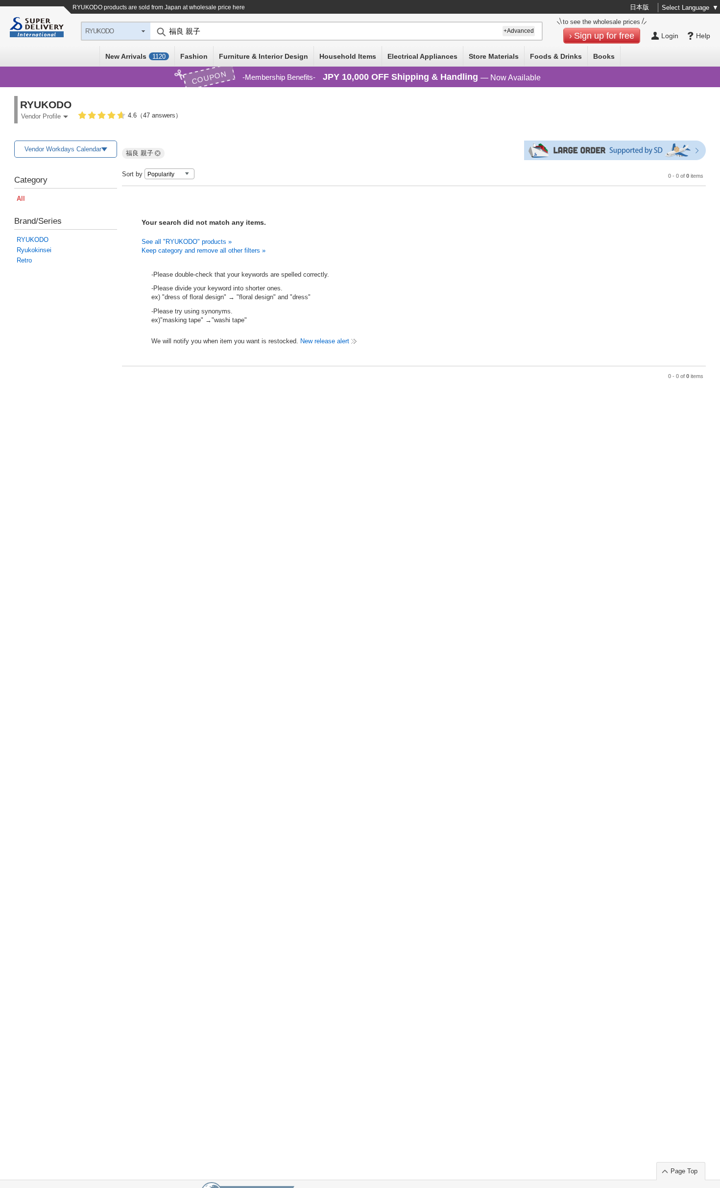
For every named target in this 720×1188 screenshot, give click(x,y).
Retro (24, 260)
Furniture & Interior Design (263, 56)
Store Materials (494, 56)
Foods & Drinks (556, 56)
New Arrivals (135, 56)
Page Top (684, 1171)
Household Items (347, 56)
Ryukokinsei (34, 250)
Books (604, 56)
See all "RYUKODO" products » (187, 241)
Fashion (194, 56)
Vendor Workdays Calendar (62, 149)
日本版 (639, 7)
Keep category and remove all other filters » (203, 250)
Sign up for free (604, 36)
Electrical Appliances (422, 56)
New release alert (324, 341)
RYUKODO (32, 239)
